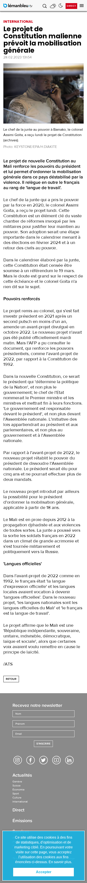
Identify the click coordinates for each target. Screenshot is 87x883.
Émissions (22, 821)
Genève (17, 781)
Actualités (22, 775)
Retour (11, 679)
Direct (71, 5)
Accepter (43, 872)
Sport (15, 793)
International (20, 801)
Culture (16, 797)
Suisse (16, 785)
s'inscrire (43, 743)
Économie (18, 789)
